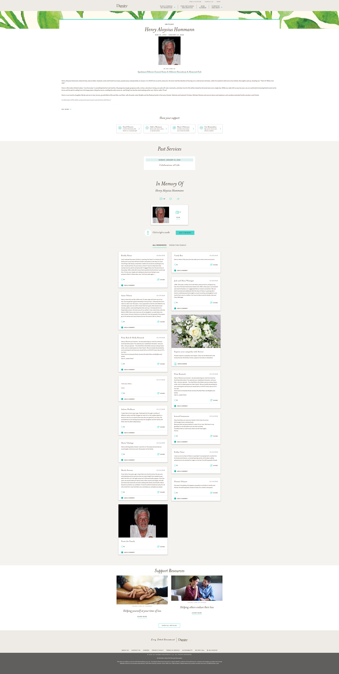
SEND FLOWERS (182, 364)
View (178, 217)
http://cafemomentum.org (185, 105)
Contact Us (209, 1)
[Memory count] (161, 198)
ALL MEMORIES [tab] (160, 245)
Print (219, 1)
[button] (167, 6)
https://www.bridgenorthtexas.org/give (150, 105)
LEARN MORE (142, 616)
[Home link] (122, 6)
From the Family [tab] (177, 245)
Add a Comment (129, 285)
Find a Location (195, 1)
